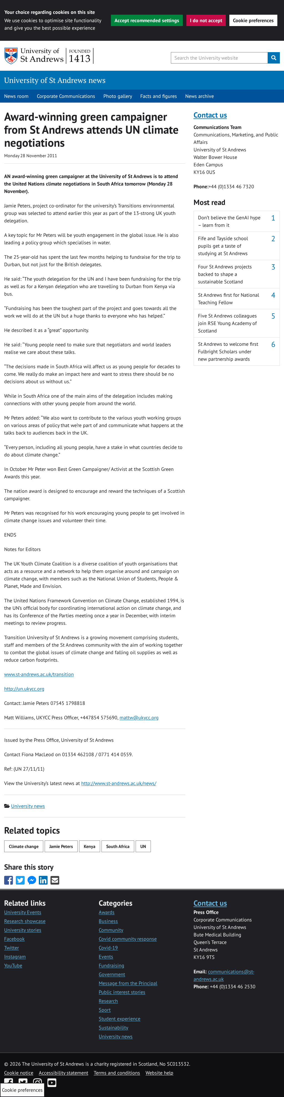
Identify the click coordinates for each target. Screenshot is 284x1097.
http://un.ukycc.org (24, 688)
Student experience (119, 1018)
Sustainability (113, 1027)
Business (108, 921)
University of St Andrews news (55, 80)
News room (16, 96)
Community (111, 930)
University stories (22, 930)
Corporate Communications (66, 96)
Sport (105, 1010)
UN (143, 846)
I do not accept (206, 20)
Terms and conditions (117, 1073)
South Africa (118, 846)
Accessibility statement (63, 1073)
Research (108, 1001)
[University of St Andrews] (49, 56)
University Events (22, 912)
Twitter (11, 947)
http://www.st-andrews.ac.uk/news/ (118, 783)
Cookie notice (18, 1073)
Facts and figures (158, 96)
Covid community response (128, 939)
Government (112, 974)
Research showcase (24, 921)
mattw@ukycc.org (139, 717)
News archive (199, 96)
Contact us (210, 115)
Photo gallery (117, 96)
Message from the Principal (128, 983)
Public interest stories (122, 992)
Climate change (24, 846)
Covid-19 (108, 947)
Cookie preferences (253, 20)
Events (106, 956)
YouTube (13, 965)
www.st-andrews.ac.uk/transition (39, 674)
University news (28, 806)
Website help (159, 1073)
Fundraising (111, 965)
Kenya (89, 846)
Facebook (14, 939)
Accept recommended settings (147, 20)
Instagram (15, 956)
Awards (107, 912)
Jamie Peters (61, 846)
